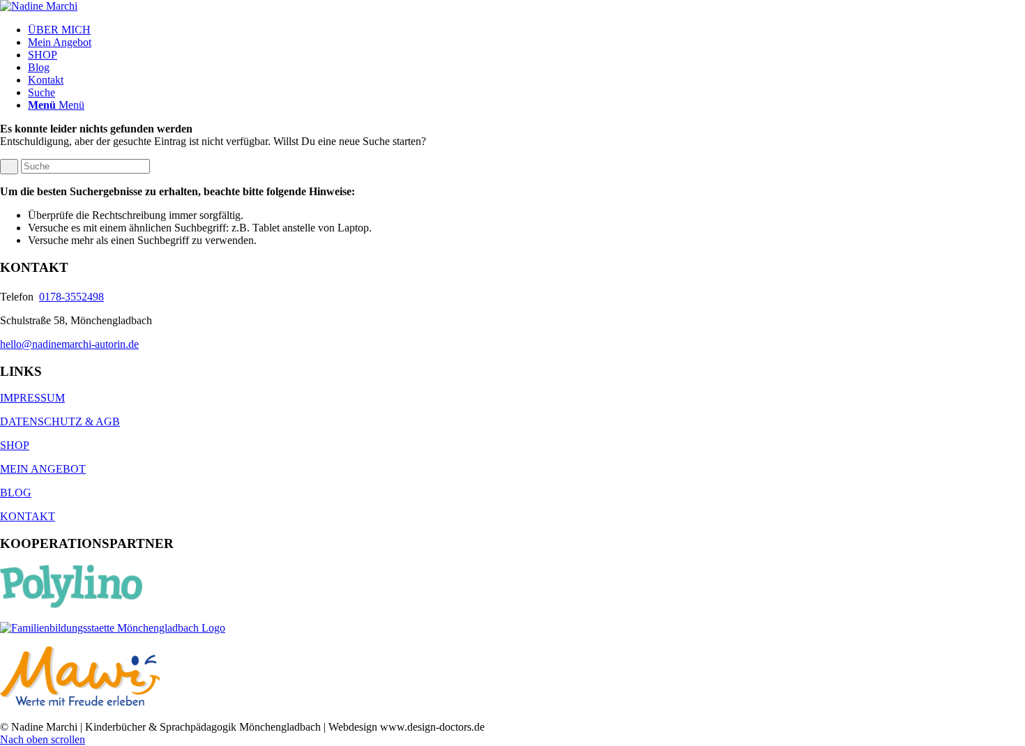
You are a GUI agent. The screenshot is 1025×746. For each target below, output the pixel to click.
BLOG (15, 492)
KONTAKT (27, 516)
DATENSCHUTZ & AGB (60, 421)
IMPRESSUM (32, 398)
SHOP (14, 445)
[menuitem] (526, 30)
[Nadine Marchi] (38, 6)
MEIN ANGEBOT (43, 469)
